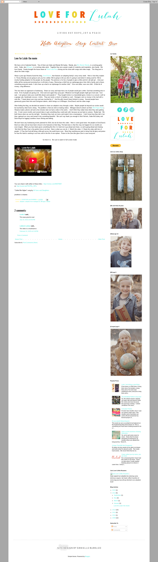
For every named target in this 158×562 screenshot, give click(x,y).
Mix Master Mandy (83, 65)
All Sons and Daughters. (41, 190)
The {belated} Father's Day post (131, 397)
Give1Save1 (47, 76)
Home (60, 239)
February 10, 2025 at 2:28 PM (29, 231)
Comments (116, 530)
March (116, 500)
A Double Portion (126, 409)
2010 (114, 515)
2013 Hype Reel (98, 108)
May (115, 498)
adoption (22, 201)
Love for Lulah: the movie (122, 506)
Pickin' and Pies (51, 69)
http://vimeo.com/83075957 (52, 184)
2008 (114, 518)
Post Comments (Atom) (30, 242)
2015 (114, 490)
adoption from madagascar (32, 201)
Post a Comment (22, 235)
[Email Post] (46, 199)
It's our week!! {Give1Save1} (120, 421)
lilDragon (29, 67)
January (116, 503)
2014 (114, 493)
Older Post (101, 239)
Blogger (87, 556)
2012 (114, 512)
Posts (115, 526)
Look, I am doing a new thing (130, 384)
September (117, 495)
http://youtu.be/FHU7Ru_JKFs (27, 186)
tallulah (48, 201)
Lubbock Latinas (25, 226)
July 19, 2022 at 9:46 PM (27, 220)
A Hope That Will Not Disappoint (122, 445)
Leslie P (22, 214)
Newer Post (18, 239)
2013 (114, 510)
